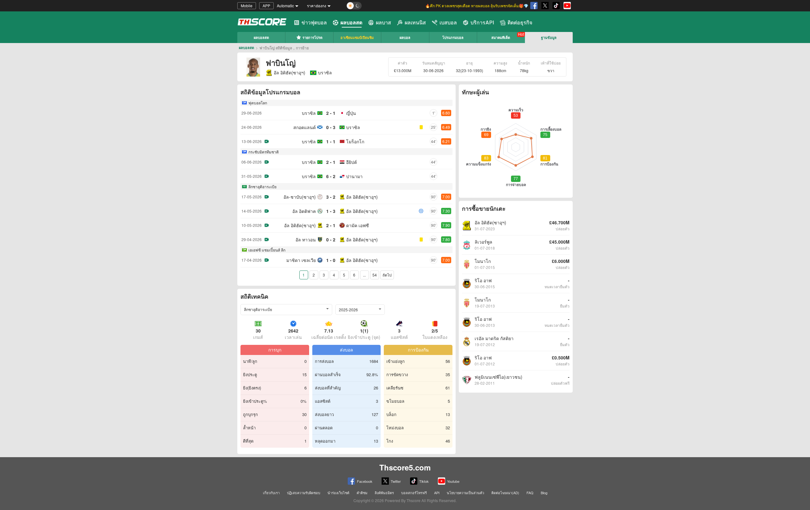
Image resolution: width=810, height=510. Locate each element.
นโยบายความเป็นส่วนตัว (465, 492)
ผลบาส (383, 22)
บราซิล (309, 113)
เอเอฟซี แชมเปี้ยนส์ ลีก (266, 249)
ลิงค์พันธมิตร (384, 492)
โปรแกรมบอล (453, 37)
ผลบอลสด (351, 22)
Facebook (364, 481)
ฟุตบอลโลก (257, 102)
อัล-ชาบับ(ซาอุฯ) (300, 197)
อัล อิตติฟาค (304, 211)
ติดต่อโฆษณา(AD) (505, 492)
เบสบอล (448, 22)
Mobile (246, 5)
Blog (544, 492)
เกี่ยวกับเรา (271, 492)
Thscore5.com (405, 467)
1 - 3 (330, 211)
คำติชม (362, 492)
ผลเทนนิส (415, 22)
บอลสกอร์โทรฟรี (414, 492)
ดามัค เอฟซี (357, 225)
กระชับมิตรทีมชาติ (263, 151)
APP (266, 5)
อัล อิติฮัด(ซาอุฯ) (289, 72)
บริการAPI (482, 22)
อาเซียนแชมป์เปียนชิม (357, 37)
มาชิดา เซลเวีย (301, 260)
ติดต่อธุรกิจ (520, 22)
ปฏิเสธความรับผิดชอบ (303, 492)
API (436, 492)
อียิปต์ (351, 162)
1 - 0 (330, 260)
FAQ (529, 492)
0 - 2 (330, 239)
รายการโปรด (312, 37)
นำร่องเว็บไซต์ (338, 492)
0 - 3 (330, 127)
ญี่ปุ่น (351, 113)
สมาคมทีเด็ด (500, 37)
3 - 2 (330, 197)
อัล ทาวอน (306, 239)
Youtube (453, 481)
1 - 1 (330, 141)
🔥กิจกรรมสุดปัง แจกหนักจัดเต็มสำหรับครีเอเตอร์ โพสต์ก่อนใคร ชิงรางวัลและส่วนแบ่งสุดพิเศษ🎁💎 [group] (466, 5)
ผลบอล (405, 37)
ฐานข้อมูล (549, 37)
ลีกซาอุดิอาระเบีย (262, 186)
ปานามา (354, 176)
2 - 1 (330, 113)
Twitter (396, 481)
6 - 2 (330, 176)
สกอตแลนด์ (304, 127)
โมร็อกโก (355, 141)
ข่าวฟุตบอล (314, 22)
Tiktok (424, 481)
